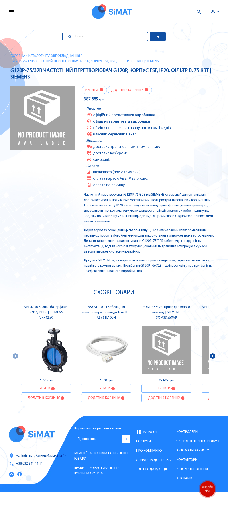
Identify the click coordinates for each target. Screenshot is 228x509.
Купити (92, 90)
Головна (17, 56)
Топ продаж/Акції (151, 469)
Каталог (35, 56)
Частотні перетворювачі (197, 441)
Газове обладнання (62, 56)
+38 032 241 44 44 (29, 463)
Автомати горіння (192, 469)
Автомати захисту (192, 450)
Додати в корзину (127, 90)
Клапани (184, 478)
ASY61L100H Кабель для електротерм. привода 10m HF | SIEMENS (106, 312)
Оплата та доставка (153, 460)
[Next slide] (212, 356)
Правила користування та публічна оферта (97, 470)
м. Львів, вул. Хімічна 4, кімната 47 (41, 455)
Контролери (187, 432)
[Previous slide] (15, 356)
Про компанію (149, 451)
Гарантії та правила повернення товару (101, 456)
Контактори (186, 460)
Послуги (143, 441)
